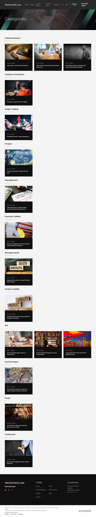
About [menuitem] (32, 4)
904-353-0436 (10, 486)
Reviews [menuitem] (56, 4)
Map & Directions (72, 492)
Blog (50, 493)
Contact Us (74, 4)
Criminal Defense (41, 489)
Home (38, 486)
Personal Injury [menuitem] (48, 4)
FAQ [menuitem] (66, 4)
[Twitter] (12, 490)
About (50, 486)
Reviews (38, 493)
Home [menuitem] (27, 4)
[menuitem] (7, 514)
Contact (38, 497)
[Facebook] (8, 490)
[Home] (13, 5)
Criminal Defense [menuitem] (38, 4)
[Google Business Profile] (5, 490)
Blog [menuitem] (62, 4)
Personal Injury (53, 489)
